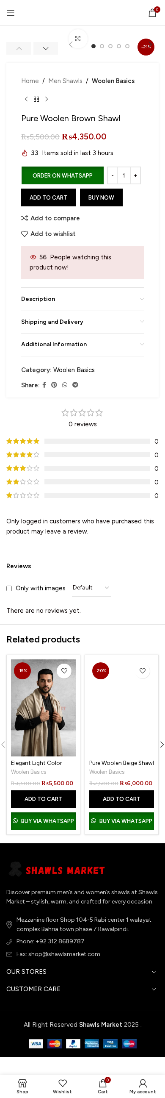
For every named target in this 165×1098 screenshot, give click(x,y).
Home (30, 81)
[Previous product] (26, 100)
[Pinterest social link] (54, 385)
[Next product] (46, 100)
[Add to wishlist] (64, 671)
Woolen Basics (113, 81)
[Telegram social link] (75, 385)
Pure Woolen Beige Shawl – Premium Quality (121, 766)
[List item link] (82, 941)
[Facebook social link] (44, 385)
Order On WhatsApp (63, 175)
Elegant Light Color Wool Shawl (36, 766)
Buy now (101, 198)
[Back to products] (36, 100)
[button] (70, 44)
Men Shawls (65, 81)
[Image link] (59, 869)
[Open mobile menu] (10, 12)
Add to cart (48, 198)
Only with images (41, 588)
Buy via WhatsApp (47, 821)
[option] (102, 46)
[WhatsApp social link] (65, 385)
